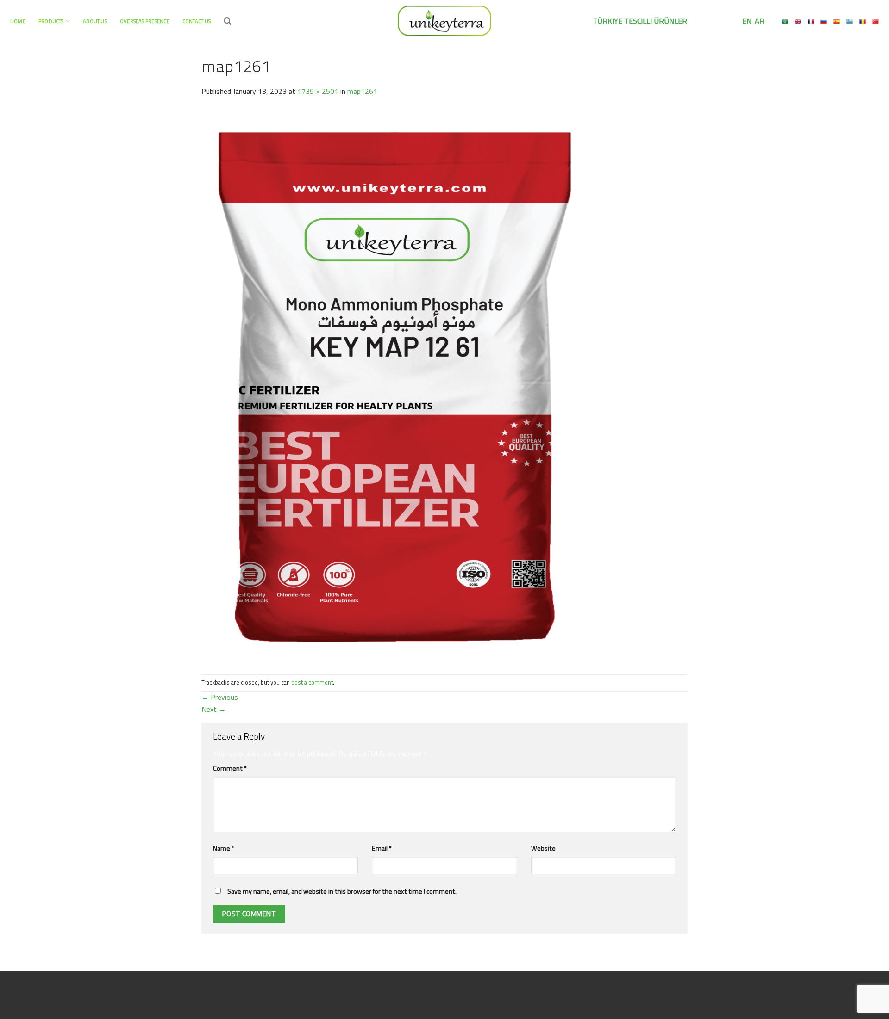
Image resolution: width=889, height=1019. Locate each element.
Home (17, 21)
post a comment (312, 682)
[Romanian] (862, 21)
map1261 (362, 91)
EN (745, 20)
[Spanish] (836, 21)
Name (223, 848)
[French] (810, 21)
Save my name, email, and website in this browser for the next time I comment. (342, 891)
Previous (219, 697)
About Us (95, 21)
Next (213, 709)
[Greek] (849, 21)
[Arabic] (784, 21)
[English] (797, 21)
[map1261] (394, 384)
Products (51, 21)
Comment (230, 768)
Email (382, 848)
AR (758, 20)
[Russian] (823, 21)
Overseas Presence (144, 21)
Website (543, 848)
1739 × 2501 (317, 91)
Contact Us (196, 21)
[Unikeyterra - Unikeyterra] (444, 21)
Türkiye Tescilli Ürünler (640, 20)
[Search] (227, 21)
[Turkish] (875, 21)
